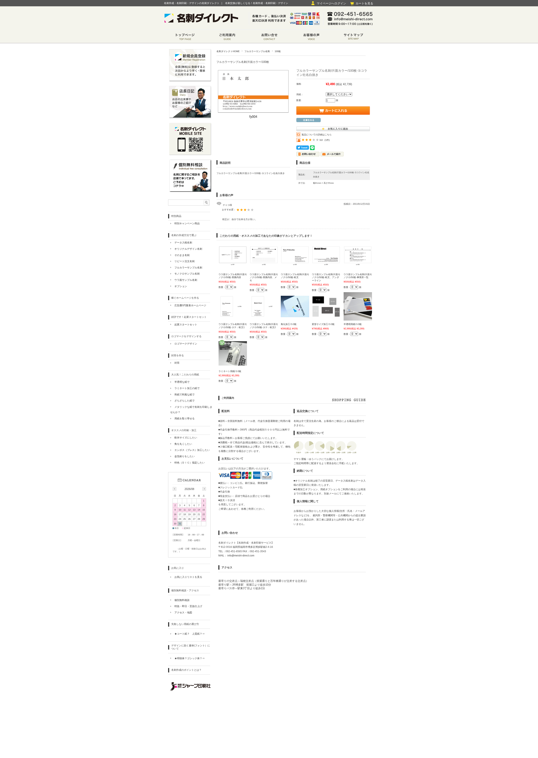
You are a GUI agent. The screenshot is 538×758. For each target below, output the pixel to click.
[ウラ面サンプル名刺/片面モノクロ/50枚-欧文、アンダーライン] (326, 265)
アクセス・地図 (183, 612)
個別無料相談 (182, 600)
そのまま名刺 (182, 255)
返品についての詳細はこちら (317, 134)
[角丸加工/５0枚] (295, 315)
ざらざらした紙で (184, 400)
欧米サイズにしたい (185, 437)
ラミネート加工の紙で (187, 388)
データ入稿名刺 (183, 242)
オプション (180, 286)
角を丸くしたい (183, 443)
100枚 (278, 51)
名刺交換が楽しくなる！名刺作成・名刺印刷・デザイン (256, 3)
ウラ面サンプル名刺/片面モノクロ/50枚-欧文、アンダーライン (326, 277)
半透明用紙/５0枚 (353, 324)
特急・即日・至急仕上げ (188, 606)
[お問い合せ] (269, 37)
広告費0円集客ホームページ (190, 305)
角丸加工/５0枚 (289, 324)
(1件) (327, 140)
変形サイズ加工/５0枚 (323, 324)
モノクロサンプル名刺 (187, 273)
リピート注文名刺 (184, 261)
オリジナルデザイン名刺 (188, 248)
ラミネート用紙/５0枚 (230, 371)
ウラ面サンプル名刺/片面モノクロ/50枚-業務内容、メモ (264, 277)
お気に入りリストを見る (188, 577)
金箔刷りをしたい (184, 456)
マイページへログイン (331, 3)
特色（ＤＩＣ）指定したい (189, 462)
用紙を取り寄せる (184, 418)
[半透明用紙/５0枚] (358, 318)
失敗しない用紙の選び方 (185, 624)
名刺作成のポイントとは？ (186, 669)
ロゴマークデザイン (185, 343)
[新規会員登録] (190, 80)
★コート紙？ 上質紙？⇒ (189, 633)
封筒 (176, 362)
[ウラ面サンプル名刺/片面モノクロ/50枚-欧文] (295, 265)
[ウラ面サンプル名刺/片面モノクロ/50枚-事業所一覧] (358, 265)
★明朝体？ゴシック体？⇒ (189, 658)
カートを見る (364, 3)
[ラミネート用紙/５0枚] (233, 363)
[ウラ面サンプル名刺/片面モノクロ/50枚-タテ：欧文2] (264, 315)
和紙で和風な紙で (184, 394)
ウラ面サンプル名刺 (185, 280)
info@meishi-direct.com (240, 555)
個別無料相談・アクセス (185, 590)
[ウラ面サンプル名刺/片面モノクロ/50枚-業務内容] (233, 265)
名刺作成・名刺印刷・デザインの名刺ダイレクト (191, 3)
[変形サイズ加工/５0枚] (326, 315)
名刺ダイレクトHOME (228, 51)
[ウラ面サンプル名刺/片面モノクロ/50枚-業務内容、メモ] (264, 265)
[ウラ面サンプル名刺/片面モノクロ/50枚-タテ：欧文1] (233, 315)
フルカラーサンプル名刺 (257, 51)
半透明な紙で (182, 381)
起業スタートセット (185, 324)
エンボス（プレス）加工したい (192, 450)
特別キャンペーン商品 (187, 223)
